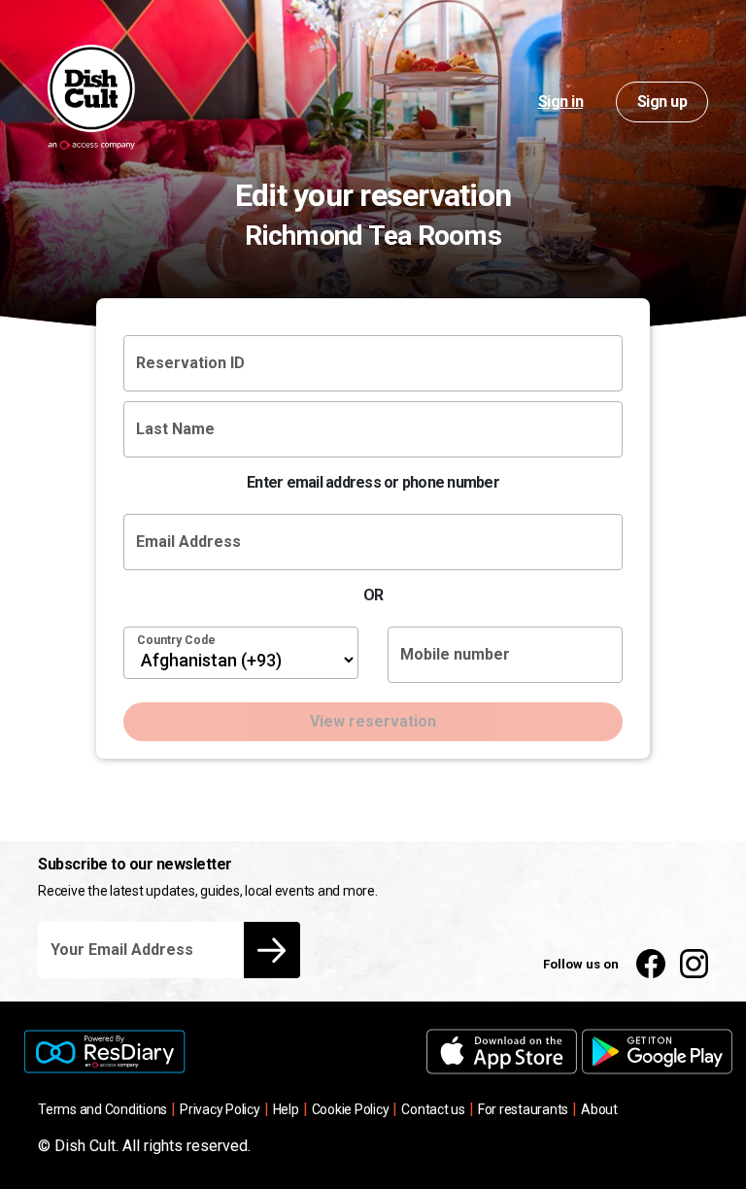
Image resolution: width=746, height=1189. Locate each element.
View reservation (373, 721)
